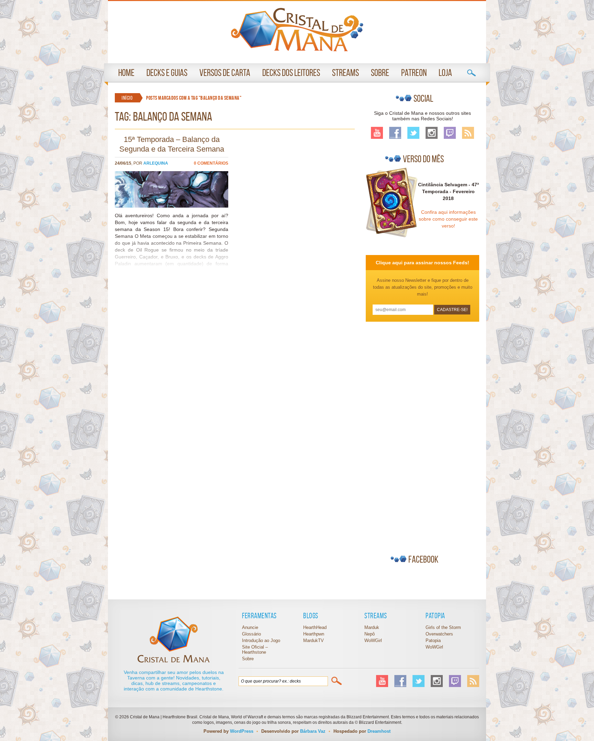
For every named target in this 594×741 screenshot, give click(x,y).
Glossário (251, 634)
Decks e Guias (166, 72)
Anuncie (250, 627)
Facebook (395, 133)
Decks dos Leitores (291, 72)
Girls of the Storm (443, 627)
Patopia (433, 640)
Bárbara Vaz (313, 731)
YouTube (377, 133)
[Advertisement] (417, 435)
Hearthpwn (313, 634)
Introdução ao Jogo (261, 640)
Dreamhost (378, 731)
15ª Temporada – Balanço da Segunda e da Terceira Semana (171, 144)
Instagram (432, 133)
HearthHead (315, 627)
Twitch (450, 133)
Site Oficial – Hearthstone (255, 649)
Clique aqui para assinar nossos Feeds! (422, 262)
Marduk (371, 627)
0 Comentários (211, 163)
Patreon (414, 72)
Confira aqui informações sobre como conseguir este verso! (448, 219)
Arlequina (155, 163)
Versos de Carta (224, 72)
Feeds (468, 133)
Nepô (369, 634)
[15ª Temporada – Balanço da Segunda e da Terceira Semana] (171, 206)
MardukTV (313, 640)
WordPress (241, 731)
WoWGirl (297, 29)
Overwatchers (439, 634)
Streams (345, 72)
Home (126, 72)
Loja (445, 72)
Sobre (380, 72)
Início (127, 98)
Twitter (413, 133)
